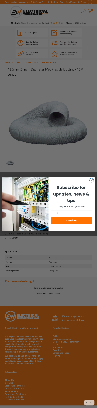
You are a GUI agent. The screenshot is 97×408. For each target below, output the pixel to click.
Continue (71, 220)
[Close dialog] (92, 180)
